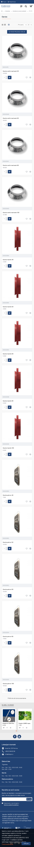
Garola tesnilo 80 (8, 401)
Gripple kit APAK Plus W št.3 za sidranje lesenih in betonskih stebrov (9, 723)
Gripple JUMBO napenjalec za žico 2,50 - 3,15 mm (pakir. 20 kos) (25, 723)
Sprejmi (26, 843)
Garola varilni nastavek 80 (11, 165)
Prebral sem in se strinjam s (11, 804)
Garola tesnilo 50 (8, 307)
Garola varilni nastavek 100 (11, 212)
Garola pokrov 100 (8, 683)
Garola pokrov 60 (8, 589)
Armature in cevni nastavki (19, 11)
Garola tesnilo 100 (8, 448)
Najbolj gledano (8, 705)
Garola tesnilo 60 (8, 354)
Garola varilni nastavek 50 (11, 71)
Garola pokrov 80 (8, 636)
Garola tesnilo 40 (8, 259)
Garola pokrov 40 (8, 495)
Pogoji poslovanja (7, 844)
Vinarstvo (7, 11)
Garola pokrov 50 (8, 542)
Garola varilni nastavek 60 (11, 118)
